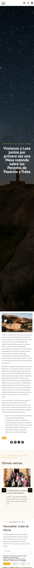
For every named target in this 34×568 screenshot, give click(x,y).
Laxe (4, 438)
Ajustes (23, 563)
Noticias (29, 143)
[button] (28, 3)
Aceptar (7, 563)
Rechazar (15, 563)
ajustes (24, 560)
